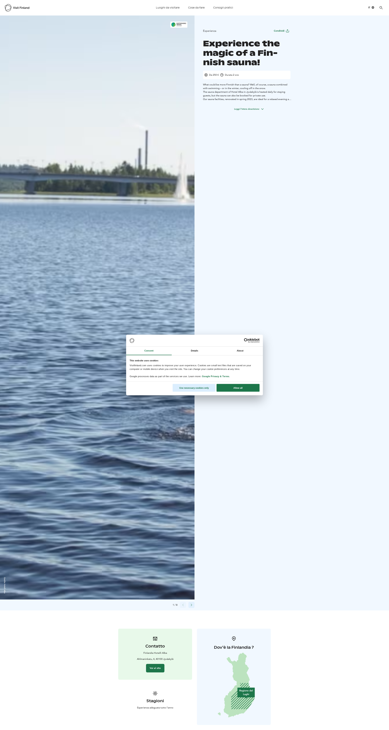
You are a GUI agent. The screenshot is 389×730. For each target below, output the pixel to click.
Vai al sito (155, 668)
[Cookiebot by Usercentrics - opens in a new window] (246, 340)
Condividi (279, 30)
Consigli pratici (223, 7)
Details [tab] (194, 350)
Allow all (238, 388)
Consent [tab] (148, 350)
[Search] (381, 8)
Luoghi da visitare (168, 7)
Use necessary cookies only (194, 388)
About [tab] (240, 350)
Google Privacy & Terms (215, 376)
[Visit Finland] (17, 7)
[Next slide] (191, 605)
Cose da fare (196, 7)
